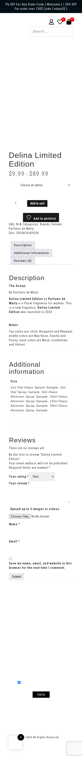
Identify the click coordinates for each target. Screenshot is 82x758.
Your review (19, 483)
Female (57, 224)
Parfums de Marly (21, 228)
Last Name (41, 642)
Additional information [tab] (31, 253)
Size (13, 181)
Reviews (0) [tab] (23, 261)
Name (14, 524)
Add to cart (37, 203)
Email (14, 541)
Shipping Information (45, 607)
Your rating (19, 476)
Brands (45, 224)
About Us (15, 607)
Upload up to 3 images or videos (34, 509)
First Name (41, 628)
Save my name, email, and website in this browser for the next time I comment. (40, 565)
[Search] (68, 32)
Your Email (41, 659)
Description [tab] (23, 245)
